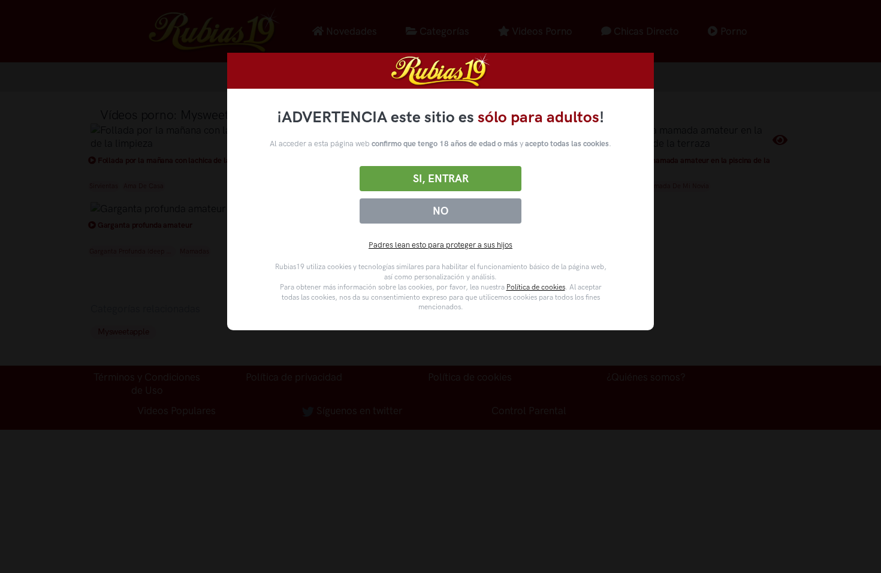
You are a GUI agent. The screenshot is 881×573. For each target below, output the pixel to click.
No (440, 211)
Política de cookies (535, 287)
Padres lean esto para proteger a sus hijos (440, 244)
